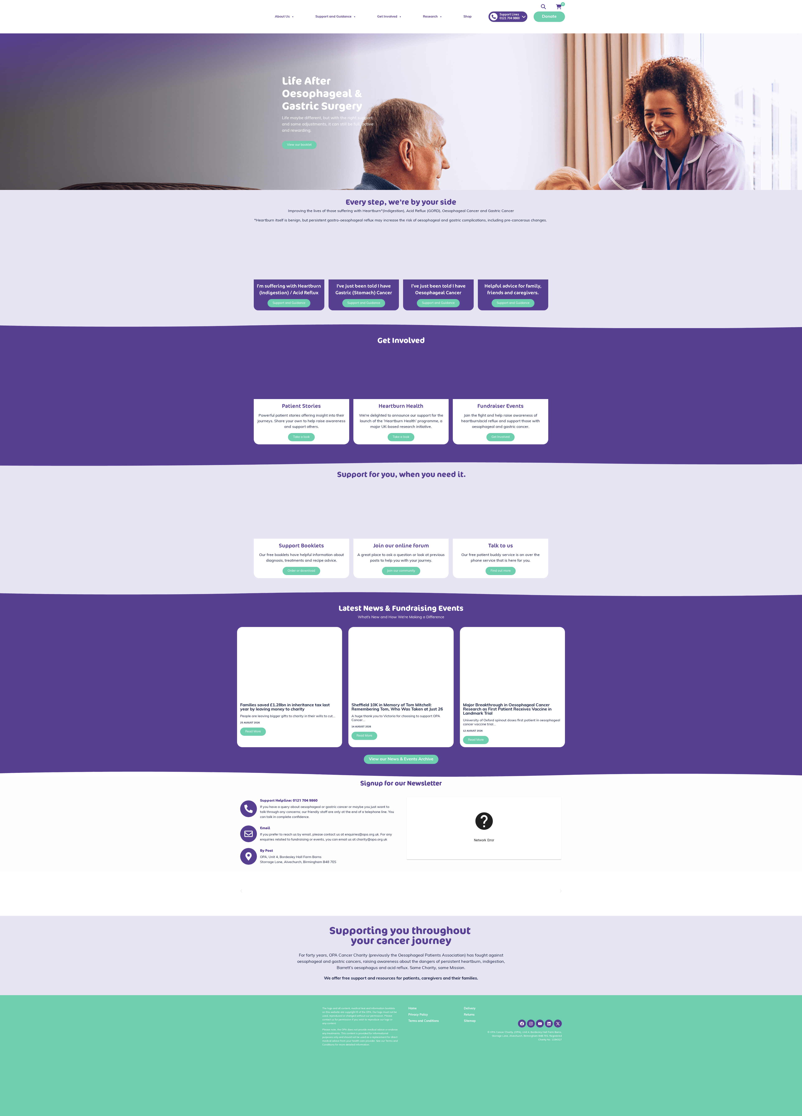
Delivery (470, 1008)
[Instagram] (531, 1024)
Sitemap (470, 1021)
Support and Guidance (333, 16)
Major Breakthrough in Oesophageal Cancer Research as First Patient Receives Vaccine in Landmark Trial (507, 709)
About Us (282, 16)
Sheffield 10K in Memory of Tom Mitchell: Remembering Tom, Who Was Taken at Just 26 (397, 707)
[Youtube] (540, 1024)
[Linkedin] (549, 1024)
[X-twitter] (558, 1024)
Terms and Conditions (423, 1021)
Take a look (301, 437)
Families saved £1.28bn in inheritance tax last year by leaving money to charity (285, 707)
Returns (469, 1014)
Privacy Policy (418, 1014)
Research (430, 16)
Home (412, 1008)
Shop (467, 16)
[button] (241, 891)
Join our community (401, 571)
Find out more (501, 571)
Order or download (301, 571)
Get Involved (387, 16)
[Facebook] (522, 1024)
